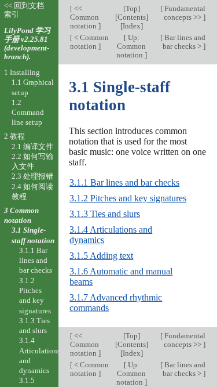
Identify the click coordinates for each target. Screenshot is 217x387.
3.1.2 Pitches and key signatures (127, 198)
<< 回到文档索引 (24, 10)
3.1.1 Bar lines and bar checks (124, 182)
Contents (131, 17)
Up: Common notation (131, 46)
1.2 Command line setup (28, 112)
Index (132, 25)
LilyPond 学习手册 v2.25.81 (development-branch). (27, 43)
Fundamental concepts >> (184, 12)
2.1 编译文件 (32, 146)
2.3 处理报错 (32, 176)
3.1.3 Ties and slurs (104, 214)
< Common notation (89, 41)
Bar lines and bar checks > (184, 41)
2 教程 (14, 136)
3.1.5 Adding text (101, 256)
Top (132, 8)
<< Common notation (84, 17)
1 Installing (22, 72)
